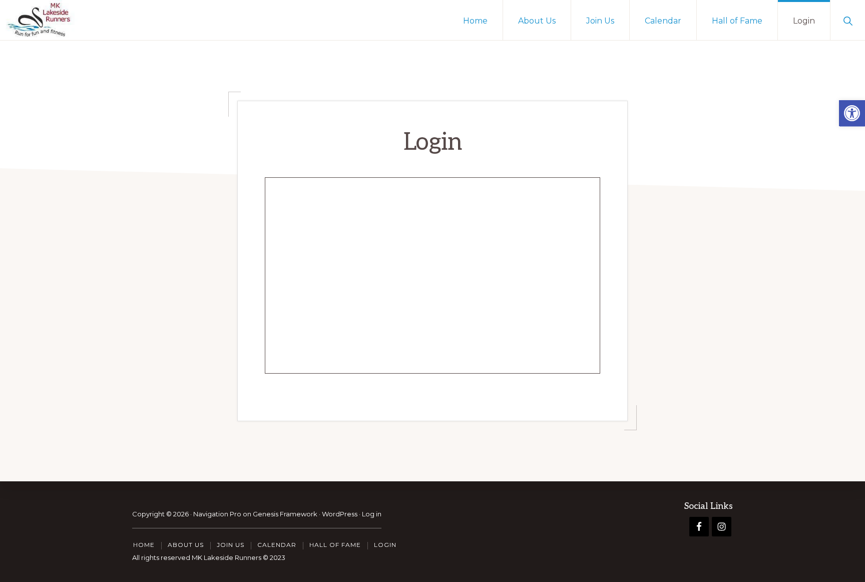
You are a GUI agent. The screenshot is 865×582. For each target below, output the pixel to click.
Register (491, 318)
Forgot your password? (433, 348)
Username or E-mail (360, 197)
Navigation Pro (217, 514)
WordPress (339, 514)
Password (340, 243)
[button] (852, 113)
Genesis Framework (285, 514)
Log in (371, 514)
